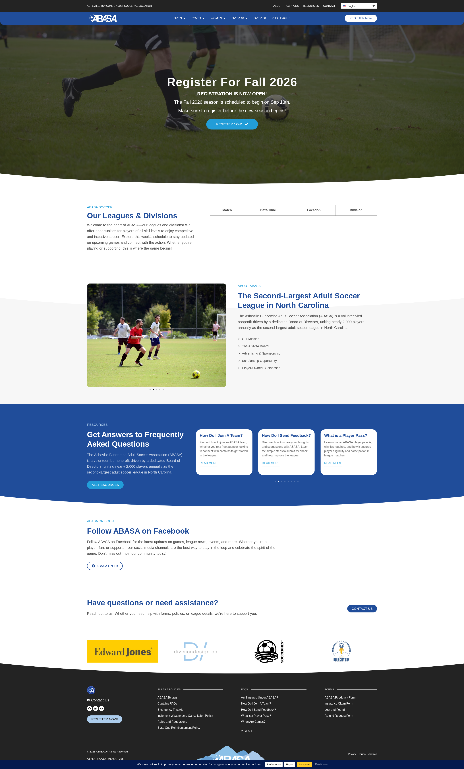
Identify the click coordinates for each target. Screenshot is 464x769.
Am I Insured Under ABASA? (259, 697)
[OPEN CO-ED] (203, 18)
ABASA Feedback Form (340, 697)
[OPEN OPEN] (184, 18)
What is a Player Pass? (283, 435)
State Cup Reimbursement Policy (179, 727)
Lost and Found (335, 709)
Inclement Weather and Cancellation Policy (185, 715)
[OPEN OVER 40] (246, 18)
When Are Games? (341, 435)
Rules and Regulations (172, 721)
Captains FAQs (167, 703)
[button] (359, 6)
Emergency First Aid (170, 709)
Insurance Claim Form (339, 703)
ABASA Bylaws (167, 697)
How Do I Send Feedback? (224, 435)
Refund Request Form (339, 715)
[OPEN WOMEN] (224, 18)
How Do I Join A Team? (256, 703)
